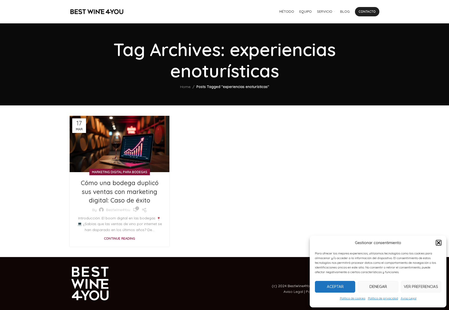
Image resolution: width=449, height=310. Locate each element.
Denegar (378, 286)
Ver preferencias (421, 286)
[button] (438, 242)
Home (185, 86)
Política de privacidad (383, 298)
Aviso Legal (409, 298)
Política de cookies (352, 298)
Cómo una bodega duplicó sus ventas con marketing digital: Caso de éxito (120, 191)
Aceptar (335, 286)
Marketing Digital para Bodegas (119, 172)
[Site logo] (97, 11)
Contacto (367, 12)
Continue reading (119, 238)
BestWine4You (118, 209)
